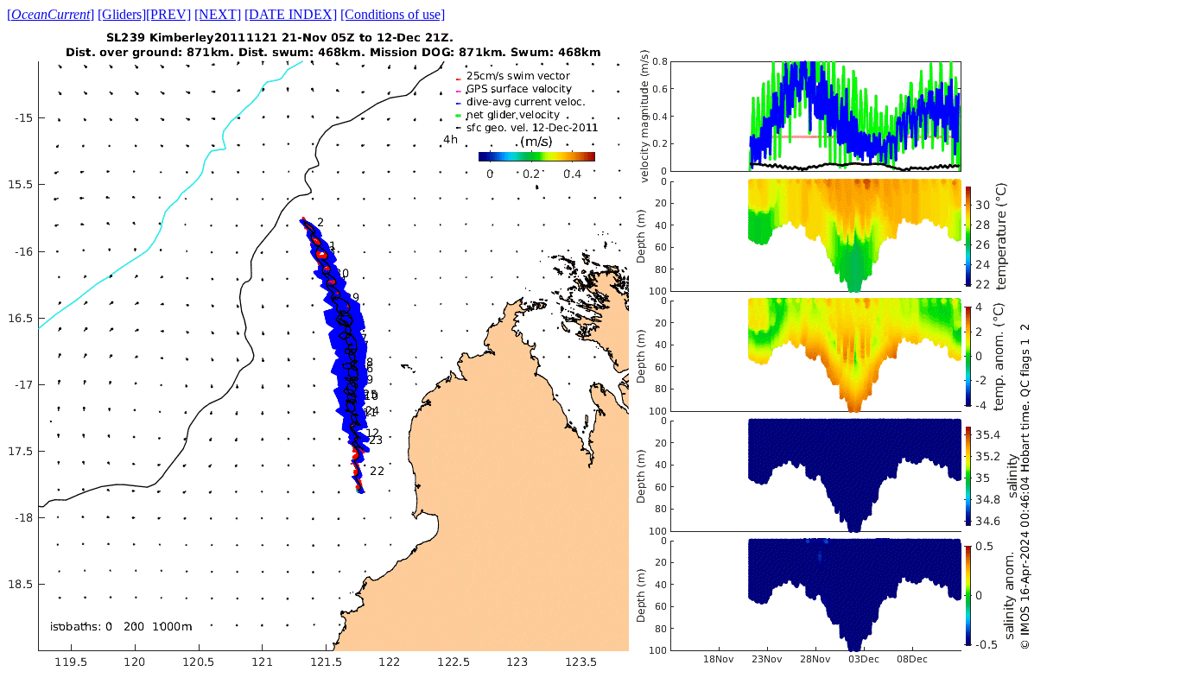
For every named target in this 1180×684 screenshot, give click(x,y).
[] (50, 14)
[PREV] (168, 14)
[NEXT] (217, 14)
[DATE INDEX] (290, 14)
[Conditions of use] (392, 14)
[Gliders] (122, 14)
